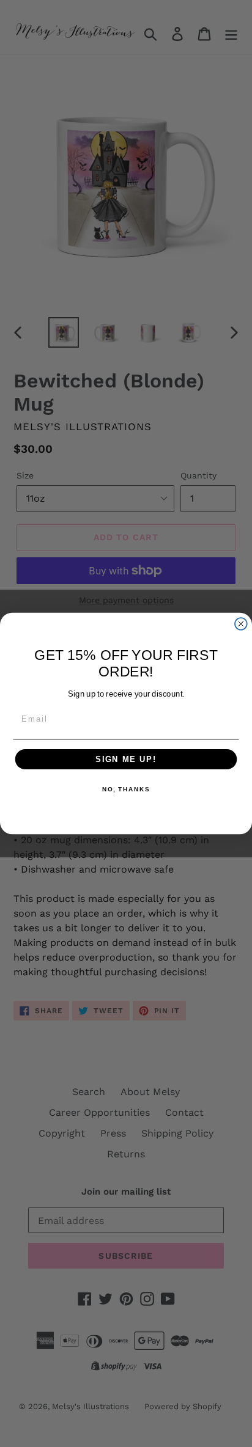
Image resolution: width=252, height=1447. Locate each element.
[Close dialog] (241, 624)
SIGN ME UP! (126, 759)
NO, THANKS (126, 790)
